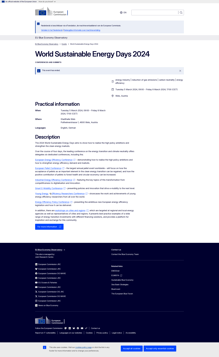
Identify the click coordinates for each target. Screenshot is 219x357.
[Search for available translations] (50, 194)
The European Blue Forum (122, 293)
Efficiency (56, 193)
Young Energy (42, 193)
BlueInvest (115, 289)
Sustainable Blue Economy (122, 280)
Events (64, 44)
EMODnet (115, 271)
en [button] (125, 12)
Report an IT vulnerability (45, 333)
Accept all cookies (131, 348)
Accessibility (131, 333)
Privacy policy (102, 333)
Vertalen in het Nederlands (52, 30)
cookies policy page (83, 347)
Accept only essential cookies (160, 348)
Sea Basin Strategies (119, 284)
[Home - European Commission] (53, 11)
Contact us (95, 328)
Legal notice (117, 333)
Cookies (89, 333)
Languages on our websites (70, 333)
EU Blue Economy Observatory (46, 44)
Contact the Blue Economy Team (125, 254)
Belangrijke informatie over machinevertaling (82, 30)
